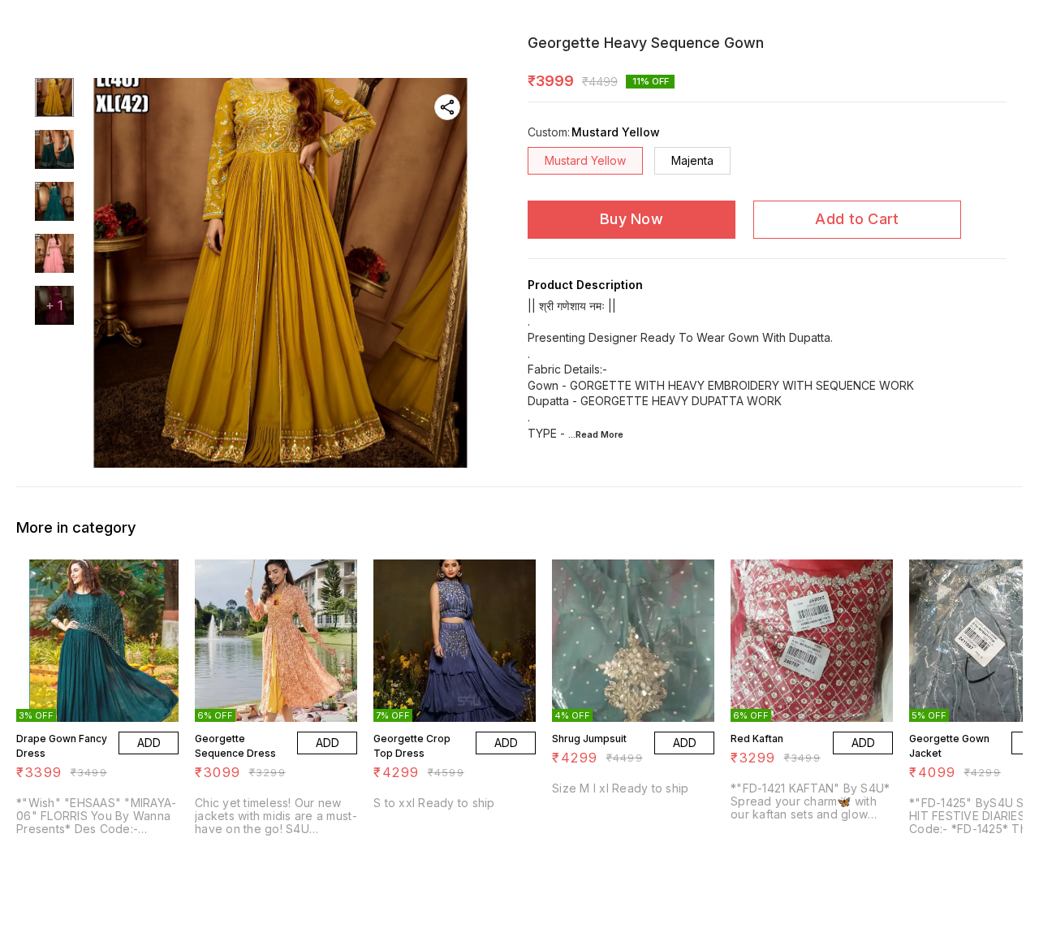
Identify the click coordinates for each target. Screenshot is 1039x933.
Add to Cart (857, 218)
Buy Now (631, 218)
